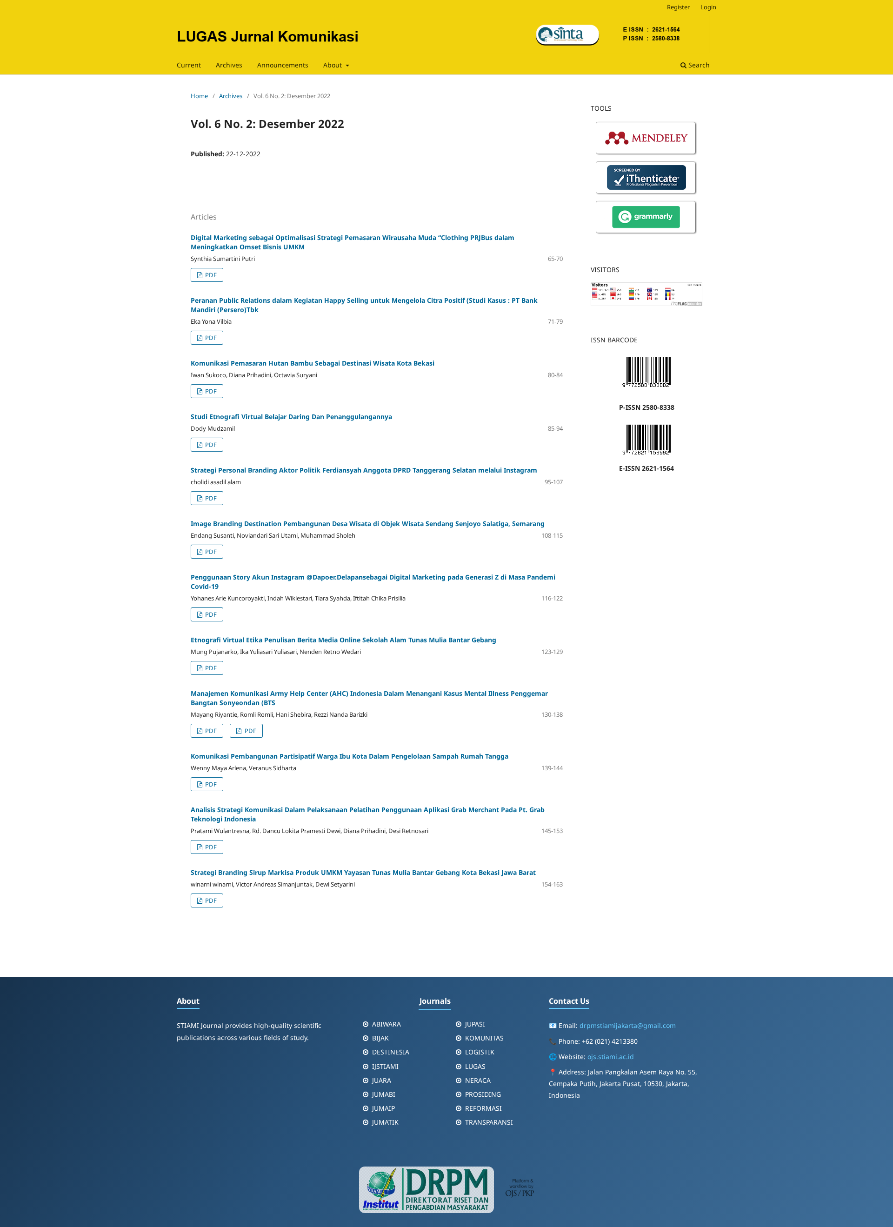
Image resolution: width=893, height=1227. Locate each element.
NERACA (478, 1080)
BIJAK (380, 1038)
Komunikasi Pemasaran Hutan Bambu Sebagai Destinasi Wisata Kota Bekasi (312, 363)
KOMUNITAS (484, 1038)
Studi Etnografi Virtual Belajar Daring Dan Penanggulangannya (291, 416)
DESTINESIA (390, 1051)
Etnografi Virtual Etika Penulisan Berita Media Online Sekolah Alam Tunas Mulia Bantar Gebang (343, 639)
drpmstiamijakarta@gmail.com (628, 1025)
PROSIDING (483, 1094)
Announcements (282, 64)
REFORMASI (483, 1108)
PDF (210, 275)
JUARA (381, 1080)
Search (698, 64)
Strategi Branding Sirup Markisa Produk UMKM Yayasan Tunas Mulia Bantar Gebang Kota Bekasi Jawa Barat (363, 872)
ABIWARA (386, 1024)
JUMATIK (385, 1122)
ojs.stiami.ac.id (610, 1056)
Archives (229, 64)
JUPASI (475, 1024)
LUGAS (475, 1066)
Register (678, 7)
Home (199, 96)
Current (189, 64)
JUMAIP (383, 1108)
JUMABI (383, 1094)
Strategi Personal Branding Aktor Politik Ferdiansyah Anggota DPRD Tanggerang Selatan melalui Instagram (364, 470)
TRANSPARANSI (489, 1122)
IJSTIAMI (385, 1066)
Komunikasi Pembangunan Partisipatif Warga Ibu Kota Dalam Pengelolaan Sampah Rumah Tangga (349, 756)
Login (708, 7)
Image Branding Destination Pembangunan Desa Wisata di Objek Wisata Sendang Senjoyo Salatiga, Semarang (368, 523)
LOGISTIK (479, 1051)
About (333, 64)
